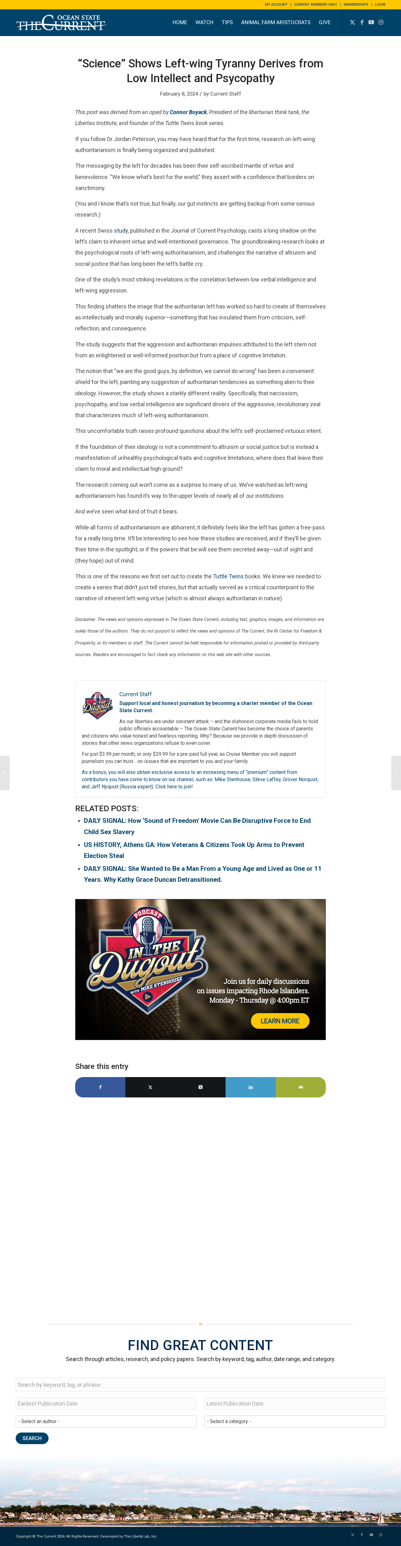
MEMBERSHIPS (356, 5)
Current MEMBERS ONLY (315, 5)
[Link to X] (352, 22)
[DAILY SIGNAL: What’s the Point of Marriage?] (5, 773)
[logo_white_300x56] (63, 27)
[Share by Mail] (301, 1087)
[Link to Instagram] (380, 22)
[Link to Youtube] (371, 22)
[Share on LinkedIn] (251, 1087)
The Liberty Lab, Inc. (141, 1536)
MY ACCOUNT (276, 5)
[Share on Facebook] (100, 1087)
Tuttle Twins (228, 576)
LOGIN (380, 5)
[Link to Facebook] (362, 22)
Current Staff (225, 94)
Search (32, 1438)
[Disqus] (200, 1207)
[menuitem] (276, 4)
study (121, 230)
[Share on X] (150, 1087)
